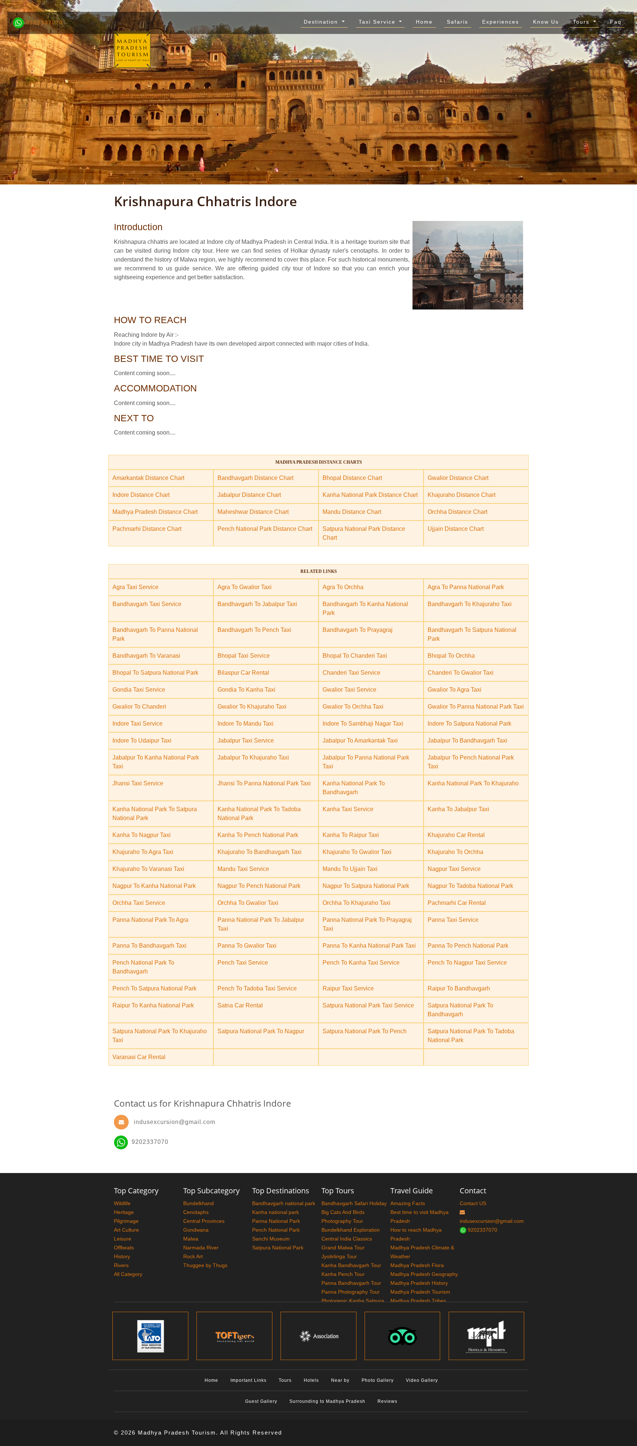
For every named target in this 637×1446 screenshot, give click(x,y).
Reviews (387, 1401)
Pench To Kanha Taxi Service (361, 962)
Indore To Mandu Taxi (245, 723)
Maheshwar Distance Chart (253, 512)
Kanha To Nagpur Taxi (141, 835)
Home (424, 22)
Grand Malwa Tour (343, 1247)
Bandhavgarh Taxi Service (146, 604)
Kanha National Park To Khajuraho (473, 783)
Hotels (311, 1380)
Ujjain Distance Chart (456, 529)
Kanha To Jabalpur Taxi (458, 809)
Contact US (473, 1203)
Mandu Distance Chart (352, 512)
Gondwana (196, 1230)
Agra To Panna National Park (466, 587)
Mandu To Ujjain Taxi (350, 869)
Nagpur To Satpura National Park (366, 886)
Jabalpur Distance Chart (249, 495)
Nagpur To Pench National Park (258, 886)
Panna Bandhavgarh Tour (351, 1283)
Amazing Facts (407, 1203)
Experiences (500, 22)
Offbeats (124, 1247)
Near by (340, 1380)
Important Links (248, 1380)
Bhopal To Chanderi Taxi (355, 656)
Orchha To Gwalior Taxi (247, 903)
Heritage (124, 1212)
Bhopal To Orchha (451, 656)
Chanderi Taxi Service (351, 673)
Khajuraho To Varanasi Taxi (148, 869)
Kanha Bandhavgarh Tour (351, 1265)
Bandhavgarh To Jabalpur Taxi (257, 604)
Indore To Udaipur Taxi (141, 740)
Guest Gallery (261, 1401)
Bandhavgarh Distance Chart (255, 478)
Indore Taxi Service (137, 723)
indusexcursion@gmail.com (174, 1122)
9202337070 (43, 22)
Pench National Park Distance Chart (264, 529)
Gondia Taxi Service (138, 689)
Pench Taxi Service (242, 962)
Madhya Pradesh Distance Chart (155, 512)
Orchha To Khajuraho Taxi (356, 903)
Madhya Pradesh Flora (417, 1265)
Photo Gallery (378, 1380)
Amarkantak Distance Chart (148, 478)
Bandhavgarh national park (283, 1203)
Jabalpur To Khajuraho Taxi (253, 757)
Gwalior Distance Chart (458, 478)
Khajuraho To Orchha (455, 852)
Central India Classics (346, 1239)
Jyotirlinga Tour (339, 1256)
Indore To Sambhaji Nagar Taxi (363, 723)
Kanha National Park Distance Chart (370, 495)
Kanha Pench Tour (343, 1274)
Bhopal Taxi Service (243, 656)
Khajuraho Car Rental (456, 835)
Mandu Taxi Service (243, 869)
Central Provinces (203, 1221)
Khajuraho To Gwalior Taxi (357, 852)
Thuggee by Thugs (205, 1265)
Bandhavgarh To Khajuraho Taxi (470, 604)
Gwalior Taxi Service (349, 689)
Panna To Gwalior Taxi (246, 945)
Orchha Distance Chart (457, 512)
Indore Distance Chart (141, 495)
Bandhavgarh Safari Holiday (354, 1203)
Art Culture (126, 1230)
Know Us (546, 22)
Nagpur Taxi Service (454, 869)
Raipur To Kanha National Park (153, 1005)
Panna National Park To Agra (150, 920)
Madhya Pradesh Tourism (420, 1292)
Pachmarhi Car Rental (457, 903)
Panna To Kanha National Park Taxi (369, 945)
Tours (582, 22)
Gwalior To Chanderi (139, 706)
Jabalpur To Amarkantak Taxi (360, 740)
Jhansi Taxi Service (137, 783)
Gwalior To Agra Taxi (454, 689)
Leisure (122, 1239)
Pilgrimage (126, 1221)
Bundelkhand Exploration (350, 1230)
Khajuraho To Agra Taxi (142, 852)
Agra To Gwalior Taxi (244, 587)
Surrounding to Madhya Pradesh (327, 1401)
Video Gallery (422, 1380)
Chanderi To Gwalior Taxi (461, 673)
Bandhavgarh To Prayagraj (358, 630)
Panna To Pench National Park (468, 945)
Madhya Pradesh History (419, 1283)
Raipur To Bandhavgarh (459, 988)
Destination (322, 22)
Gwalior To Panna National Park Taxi (476, 706)
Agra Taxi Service (135, 587)
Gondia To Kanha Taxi (246, 689)
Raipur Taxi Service (348, 988)
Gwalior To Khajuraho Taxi (251, 706)
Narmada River (201, 1247)
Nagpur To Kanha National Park (154, 886)
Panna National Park (276, 1221)
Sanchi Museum (271, 1239)
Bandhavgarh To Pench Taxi (254, 630)
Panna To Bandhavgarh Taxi (149, 945)
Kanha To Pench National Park (257, 835)
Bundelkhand (198, 1203)
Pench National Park (276, 1230)
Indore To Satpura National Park (469, 723)
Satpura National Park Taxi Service (368, 1005)
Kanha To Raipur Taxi (351, 835)
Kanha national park (275, 1212)
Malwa (190, 1239)
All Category (128, 1274)
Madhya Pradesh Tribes (418, 1301)
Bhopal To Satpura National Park (155, 673)
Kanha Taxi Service (348, 809)
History (122, 1256)
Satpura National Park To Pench (365, 1031)
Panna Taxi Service (453, 920)
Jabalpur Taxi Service (245, 740)
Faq (616, 22)
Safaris (457, 22)
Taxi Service (378, 22)
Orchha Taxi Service (138, 903)
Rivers (121, 1265)
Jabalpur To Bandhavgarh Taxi (467, 740)
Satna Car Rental (240, 1005)
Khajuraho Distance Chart (461, 495)
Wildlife (122, 1203)
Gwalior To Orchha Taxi (353, 706)
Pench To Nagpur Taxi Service (467, 962)
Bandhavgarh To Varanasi (146, 656)
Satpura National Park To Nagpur (260, 1031)
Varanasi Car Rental (139, 1057)
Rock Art (193, 1256)
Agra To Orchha (343, 587)
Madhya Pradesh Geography (424, 1274)
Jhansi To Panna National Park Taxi (264, 783)
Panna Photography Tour (350, 1292)
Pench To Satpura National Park (154, 988)
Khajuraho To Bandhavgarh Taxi (259, 852)
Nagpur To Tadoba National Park (470, 886)
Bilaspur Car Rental (243, 673)
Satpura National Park (277, 1247)
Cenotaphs (196, 1212)
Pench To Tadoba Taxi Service (257, 988)
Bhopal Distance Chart (352, 478)
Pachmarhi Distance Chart (146, 529)
